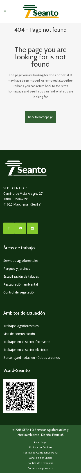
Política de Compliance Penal (40, 452)
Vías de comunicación (19, 334)
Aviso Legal (40, 442)
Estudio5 (58, 435)
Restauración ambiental (20, 284)
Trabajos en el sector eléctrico (25, 349)
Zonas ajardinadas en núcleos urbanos (31, 357)
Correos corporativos (40, 468)
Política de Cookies (40, 447)
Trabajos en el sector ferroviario (26, 342)
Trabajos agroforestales (21, 326)
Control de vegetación (19, 292)
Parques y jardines (16, 268)
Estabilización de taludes (21, 276)
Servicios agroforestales (20, 260)
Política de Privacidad (41, 463)
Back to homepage (40, 117)
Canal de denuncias (40, 457)
